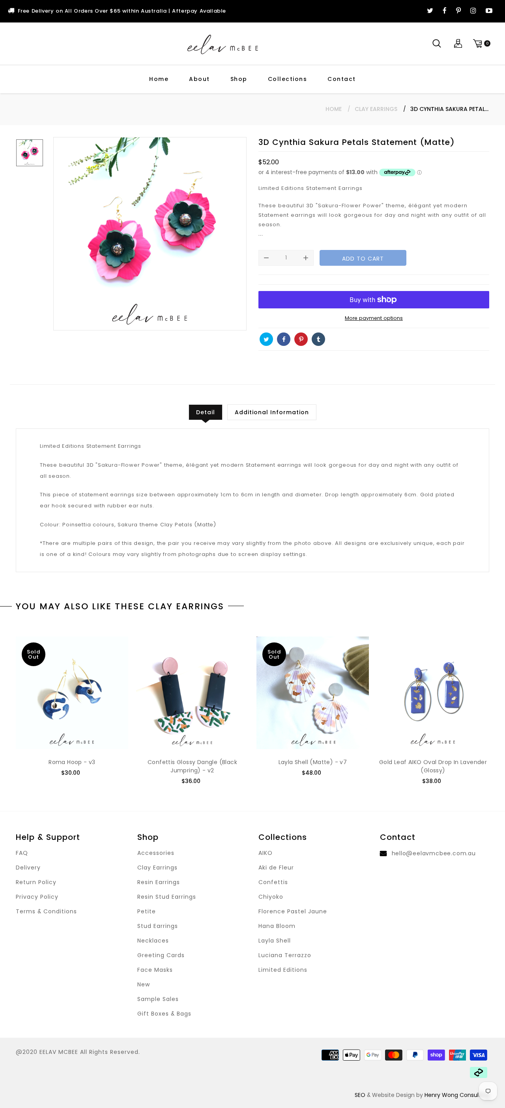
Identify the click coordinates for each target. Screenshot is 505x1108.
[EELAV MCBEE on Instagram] (473, 11)
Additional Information (272, 412)
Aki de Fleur (276, 867)
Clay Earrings (376, 109)
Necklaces (153, 941)
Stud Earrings (157, 926)
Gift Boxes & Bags (164, 1014)
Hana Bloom (277, 926)
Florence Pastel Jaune (292, 911)
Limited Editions (282, 970)
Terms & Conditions (46, 911)
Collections (287, 79)
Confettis (273, 882)
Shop (238, 79)
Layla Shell (274, 941)
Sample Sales (158, 999)
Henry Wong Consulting (457, 1095)
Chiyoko (270, 897)
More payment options (374, 318)
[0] (480, 44)
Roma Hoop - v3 (72, 762)
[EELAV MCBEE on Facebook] (444, 11)
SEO (360, 1095)
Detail (205, 412)
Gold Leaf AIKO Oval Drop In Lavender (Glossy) (433, 766)
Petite (146, 911)
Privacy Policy (37, 897)
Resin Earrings (158, 882)
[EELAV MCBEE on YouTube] (489, 11)
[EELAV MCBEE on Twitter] (430, 11)
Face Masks (155, 970)
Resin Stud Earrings (166, 897)
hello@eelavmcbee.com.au (434, 853)
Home (158, 79)
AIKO (265, 853)
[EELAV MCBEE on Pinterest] (458, 11)
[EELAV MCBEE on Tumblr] (318, 339)
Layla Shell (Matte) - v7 (313, 762)
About (199, 79)
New (143, 984)
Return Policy (36, 882)
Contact (341, 79)
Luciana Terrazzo (284, 955)
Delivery (28, 867)
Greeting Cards (161, 955)
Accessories (155, 853)
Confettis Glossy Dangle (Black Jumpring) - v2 (192, 766)
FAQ (22, 853)
